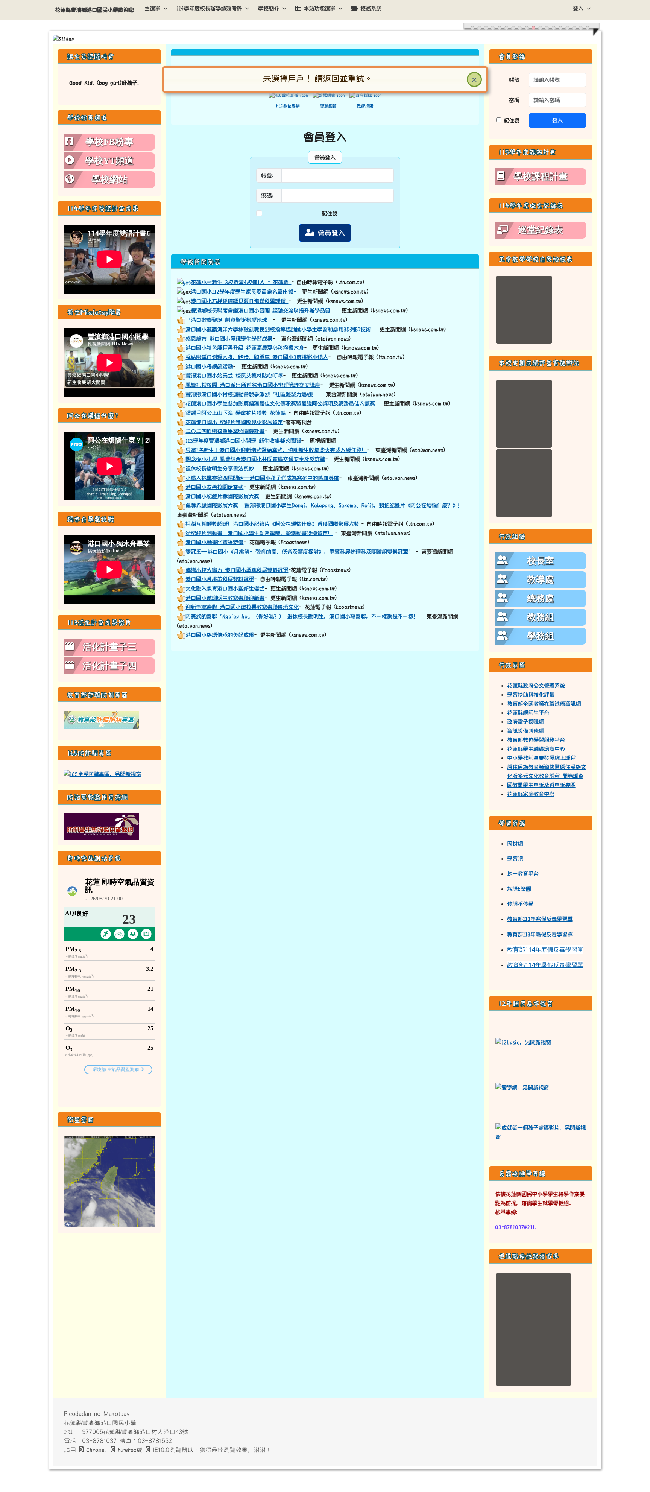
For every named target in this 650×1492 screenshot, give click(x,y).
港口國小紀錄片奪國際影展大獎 (222, 496)
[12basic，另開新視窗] (523, 1042)
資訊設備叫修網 (525, 731)
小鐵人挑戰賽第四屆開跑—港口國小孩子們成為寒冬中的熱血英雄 (262, 478)
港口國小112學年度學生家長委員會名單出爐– (245, 292)
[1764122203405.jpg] (524, 310)
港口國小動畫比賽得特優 (214, 542)
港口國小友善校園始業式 (214, 487)
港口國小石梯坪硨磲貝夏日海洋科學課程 (239, 301)
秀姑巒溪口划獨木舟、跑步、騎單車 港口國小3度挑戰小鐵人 (256, 357)
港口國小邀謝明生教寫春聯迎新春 (224, 598)
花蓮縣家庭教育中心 (530, 794)
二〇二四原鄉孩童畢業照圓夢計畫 (224, 431)
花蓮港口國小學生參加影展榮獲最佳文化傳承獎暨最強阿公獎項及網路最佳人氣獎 (280, 403)
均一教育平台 (523, 874)
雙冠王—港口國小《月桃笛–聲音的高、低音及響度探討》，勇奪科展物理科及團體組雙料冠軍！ (299, 552)
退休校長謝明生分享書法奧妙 (219, 468)
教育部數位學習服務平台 (536, 740)
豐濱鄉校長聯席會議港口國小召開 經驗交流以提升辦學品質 (262, 310)
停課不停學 (520, 904)
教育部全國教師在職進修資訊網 (544, 704)
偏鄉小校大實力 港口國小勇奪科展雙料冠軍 (236, 570)
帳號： (269, 175)
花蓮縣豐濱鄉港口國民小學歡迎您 (94, 10)
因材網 (515, 844)
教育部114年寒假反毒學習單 (545, 949)
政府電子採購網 (525, 722)
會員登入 (329, 233)
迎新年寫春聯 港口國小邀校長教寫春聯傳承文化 (242, 607)
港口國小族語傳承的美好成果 (219, 635)
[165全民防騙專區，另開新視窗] (102, 774)
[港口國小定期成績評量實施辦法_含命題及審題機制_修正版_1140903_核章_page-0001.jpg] (524, 414)
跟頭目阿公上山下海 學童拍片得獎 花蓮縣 (235, 413)
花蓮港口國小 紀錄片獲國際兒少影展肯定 (234, 422)
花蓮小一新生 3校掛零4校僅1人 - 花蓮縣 (241, 282)
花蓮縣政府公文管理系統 (536, 686)
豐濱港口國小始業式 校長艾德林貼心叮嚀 (234, 376)
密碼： (269, 196)
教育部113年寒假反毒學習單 (540, 919)
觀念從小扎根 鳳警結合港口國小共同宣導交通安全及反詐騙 (255, 459)
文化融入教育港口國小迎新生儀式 (224, 589)
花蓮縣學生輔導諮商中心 (536, 749)
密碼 (514, 100)
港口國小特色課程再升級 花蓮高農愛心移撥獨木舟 (244, 348)
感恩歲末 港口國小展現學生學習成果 (228, 339)
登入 (578, 8)
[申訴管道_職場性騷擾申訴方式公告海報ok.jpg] (533, 1329)
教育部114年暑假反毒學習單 (545, 965)
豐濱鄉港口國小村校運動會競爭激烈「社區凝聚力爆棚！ (251, 394)
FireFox (126, 1450)
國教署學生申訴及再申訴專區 (541, 785)
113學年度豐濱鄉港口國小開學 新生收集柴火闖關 (243, 441)
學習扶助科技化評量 (530, 695)
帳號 (514, 80)
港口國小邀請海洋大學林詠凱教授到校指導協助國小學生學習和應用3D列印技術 (278, 329)
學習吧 (515, 859)
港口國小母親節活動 (209, 366)
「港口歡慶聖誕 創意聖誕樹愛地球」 (228, 320)
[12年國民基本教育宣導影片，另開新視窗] (540, 1132)
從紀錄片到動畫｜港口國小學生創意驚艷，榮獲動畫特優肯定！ (259, 533)
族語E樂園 (519, 889)
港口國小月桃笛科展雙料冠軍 (219, 579)
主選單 (152, 8)
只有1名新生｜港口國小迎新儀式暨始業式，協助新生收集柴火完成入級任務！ (276, 450)
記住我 (329, 213)
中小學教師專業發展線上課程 (541, 758)
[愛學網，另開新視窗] (522, 1087)
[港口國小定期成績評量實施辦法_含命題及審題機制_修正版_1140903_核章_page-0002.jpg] (524, 483)
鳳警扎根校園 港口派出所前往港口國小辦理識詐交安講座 (252, 385)
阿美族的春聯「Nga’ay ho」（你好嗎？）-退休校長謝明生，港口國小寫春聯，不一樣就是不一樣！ (302, 616)
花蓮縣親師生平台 (528, 713)
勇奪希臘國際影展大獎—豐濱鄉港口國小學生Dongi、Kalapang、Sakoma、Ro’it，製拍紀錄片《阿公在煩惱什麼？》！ (324, 505)
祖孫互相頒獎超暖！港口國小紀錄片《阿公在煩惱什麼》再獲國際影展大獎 (273, 524)
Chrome (94, 1450)
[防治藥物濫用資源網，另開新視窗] (101, 826)
